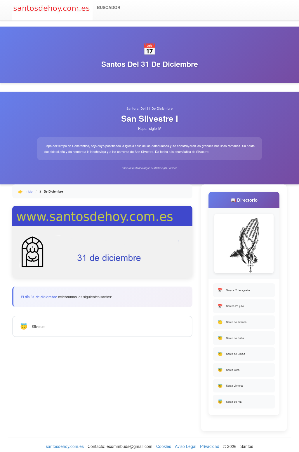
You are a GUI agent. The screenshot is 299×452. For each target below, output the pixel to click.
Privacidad (209, 446)
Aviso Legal (185, 446)
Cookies (163, 446)
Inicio (29, 191)
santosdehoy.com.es (65, 446)
